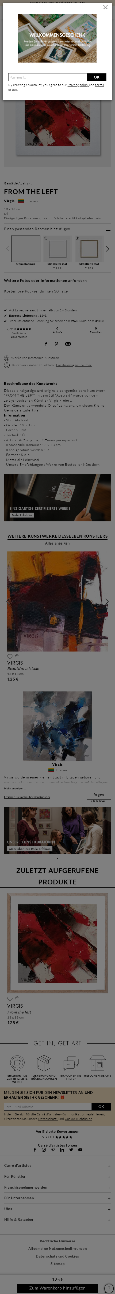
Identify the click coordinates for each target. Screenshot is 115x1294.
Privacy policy (78, 85)
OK (96, 77)
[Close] (105, 7)
